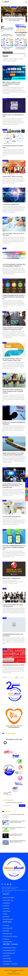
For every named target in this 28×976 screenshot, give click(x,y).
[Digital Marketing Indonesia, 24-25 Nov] (14, 655)
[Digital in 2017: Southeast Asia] (14, 569)
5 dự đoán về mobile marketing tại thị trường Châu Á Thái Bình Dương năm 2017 (14, 547)
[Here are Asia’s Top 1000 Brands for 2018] (14, 105)
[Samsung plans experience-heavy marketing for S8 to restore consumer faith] (14, 474)
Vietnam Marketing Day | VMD (9, 953)
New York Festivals (7, 958)
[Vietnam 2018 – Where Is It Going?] (14, 167)
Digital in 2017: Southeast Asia (11, 578)
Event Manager (6, 916)
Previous (5, 677)
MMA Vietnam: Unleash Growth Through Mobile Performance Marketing (11, 83)
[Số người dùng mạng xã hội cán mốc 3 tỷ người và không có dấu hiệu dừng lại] (14, 286)
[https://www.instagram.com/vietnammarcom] (26, 497)
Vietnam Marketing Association (9, 947)
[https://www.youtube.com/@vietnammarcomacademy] (26, 499)
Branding (5, 98)
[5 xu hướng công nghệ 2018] (14, 195)
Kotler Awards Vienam (7, 933)
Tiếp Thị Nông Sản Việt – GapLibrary (10, 936)
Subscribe (22, 805)
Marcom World (6, 925)
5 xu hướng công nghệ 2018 (11, 204)
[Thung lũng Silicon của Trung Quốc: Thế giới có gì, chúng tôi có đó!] (14, 318)
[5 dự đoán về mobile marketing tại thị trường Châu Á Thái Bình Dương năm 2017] (14, 536)
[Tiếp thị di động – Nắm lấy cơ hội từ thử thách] (14, 224)
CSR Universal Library (7, 961)
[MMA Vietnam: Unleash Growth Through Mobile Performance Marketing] (14, 73)
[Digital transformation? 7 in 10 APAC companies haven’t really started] (14, 443)
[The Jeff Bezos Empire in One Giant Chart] (14, 136)
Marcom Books (6, 930)
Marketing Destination (7, 941)
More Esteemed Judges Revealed (17, 814)
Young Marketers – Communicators (10, 964)
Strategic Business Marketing (9, 897)
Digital (4, 66)
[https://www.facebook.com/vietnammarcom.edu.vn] (26, 491)
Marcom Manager (6, 911)
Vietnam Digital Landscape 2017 (12, 516)
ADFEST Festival (6, 955)
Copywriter (5, 913)
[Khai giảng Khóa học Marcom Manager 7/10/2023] (7, 28)
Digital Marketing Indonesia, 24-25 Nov (14, 665)
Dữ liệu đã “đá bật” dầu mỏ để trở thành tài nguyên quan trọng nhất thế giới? (13, 391)
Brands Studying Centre (8, 928)
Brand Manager (6, 905)
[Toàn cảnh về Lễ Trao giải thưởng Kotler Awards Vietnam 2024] (14, 14)
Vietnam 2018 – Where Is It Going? (12, 176)
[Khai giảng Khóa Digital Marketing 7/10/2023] (21, 28)
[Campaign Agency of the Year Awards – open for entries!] (6, 835)
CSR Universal (6, 939)
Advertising (5, 160)
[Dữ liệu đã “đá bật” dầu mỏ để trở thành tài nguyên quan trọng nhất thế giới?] (14, 380)
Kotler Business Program (8, 919)
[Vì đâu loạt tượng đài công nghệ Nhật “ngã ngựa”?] (14, 413)
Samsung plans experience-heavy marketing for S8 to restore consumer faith (12, 485)
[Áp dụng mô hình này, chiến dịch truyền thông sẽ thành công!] (14, 349)
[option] (14, 829)
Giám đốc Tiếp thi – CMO (8, 900)
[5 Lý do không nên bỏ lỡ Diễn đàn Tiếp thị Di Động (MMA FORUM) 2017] (14, 255)
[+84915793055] (26, 489)
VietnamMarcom (16, 973)
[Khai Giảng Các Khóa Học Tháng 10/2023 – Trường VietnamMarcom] (7, 42)
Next (22, 677)
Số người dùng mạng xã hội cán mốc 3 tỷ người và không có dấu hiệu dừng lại (14, 296)
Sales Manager (6, 908)
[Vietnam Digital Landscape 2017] (14, 507)
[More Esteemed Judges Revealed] (6, 816)
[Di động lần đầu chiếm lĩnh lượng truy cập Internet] (14, 595)
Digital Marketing (6, 903)
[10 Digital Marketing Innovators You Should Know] (14, 624)
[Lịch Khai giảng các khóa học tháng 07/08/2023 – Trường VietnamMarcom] (21, 42)
